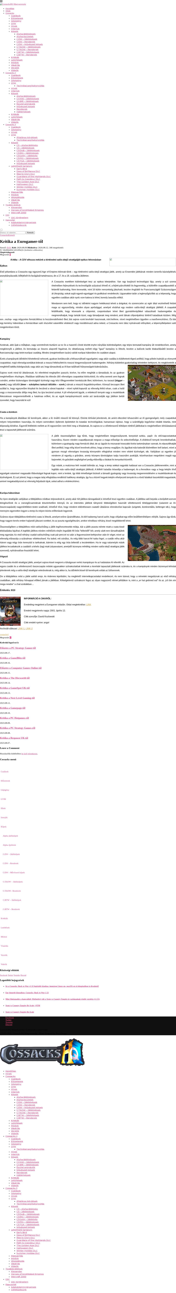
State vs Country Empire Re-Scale (20, 1012)
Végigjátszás (17, 197)
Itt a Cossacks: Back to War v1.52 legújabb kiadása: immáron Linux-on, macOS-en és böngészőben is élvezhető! (52, 986)
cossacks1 (4, 634)
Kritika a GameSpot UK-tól (15, 688)
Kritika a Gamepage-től (12, 708)
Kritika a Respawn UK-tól (14, 738)
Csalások (16, 15)
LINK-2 (29, 628)
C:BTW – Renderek (26, 54)
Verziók (15, 67)
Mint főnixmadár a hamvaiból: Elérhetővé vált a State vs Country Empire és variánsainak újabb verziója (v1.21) (53, 999)
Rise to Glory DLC (25, 174)
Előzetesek (17, 18)
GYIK (13, 23)
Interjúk (15, 28)
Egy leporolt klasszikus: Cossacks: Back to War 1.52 (27, 993)
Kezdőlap (10, 8)
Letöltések (17, 60)
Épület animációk (25, 104)
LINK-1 (21, 628)
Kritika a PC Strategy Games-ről (17, 728)
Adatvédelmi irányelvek (23, 222)
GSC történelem (19, 217)
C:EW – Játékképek (26, 39)
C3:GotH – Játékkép (27, 155)
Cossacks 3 (11, 124)
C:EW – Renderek (25, 41)
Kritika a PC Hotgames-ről (14, 718)
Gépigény (16, 21)
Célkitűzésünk (19, 225)
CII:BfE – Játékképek (27, 101)
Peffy (9, 248)
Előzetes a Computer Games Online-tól (21, 668)
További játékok (13, 205)
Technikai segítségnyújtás (30, 85)
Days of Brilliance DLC (28, 171)
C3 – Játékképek (25, 148)
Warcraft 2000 (18, 212)
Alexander (16, 207)
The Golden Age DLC (27, 181)
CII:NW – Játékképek (27, 98)
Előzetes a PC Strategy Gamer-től (18, 648)
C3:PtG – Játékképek (27, 158)
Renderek (21, 109)
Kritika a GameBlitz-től (12, 658)
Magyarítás (17, 192)
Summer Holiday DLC (28, 189)
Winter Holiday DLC (27, 187)
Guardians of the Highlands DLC (33, 176)
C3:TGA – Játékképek (27, 161)
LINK (88, 604)
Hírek (8, 11)
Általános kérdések (27, 137)
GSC (7, 215)
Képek (14, 31)
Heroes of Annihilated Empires (27, 210)
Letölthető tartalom (21, 166)
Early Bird (21, 168)
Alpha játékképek (26, 34)
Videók (15, 70)
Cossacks (10, 13)
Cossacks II (11, 73)
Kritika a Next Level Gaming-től (17, 698)
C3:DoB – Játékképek (28, 150)
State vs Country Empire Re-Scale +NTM (23, 1006)
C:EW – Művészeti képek (29, 44)
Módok (15, 62)
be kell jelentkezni (29, 754)
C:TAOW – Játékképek (28, 47)
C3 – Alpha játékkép (27, 145)
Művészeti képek (25, 106)
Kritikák (15, 57)
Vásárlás (15, 65)
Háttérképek (23, 111)
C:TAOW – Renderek (27, 49)
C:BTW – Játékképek (27, 52)
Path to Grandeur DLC (28, 179)
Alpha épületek (24, 36)
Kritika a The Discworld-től (15, 678)
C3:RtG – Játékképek (27, 153)
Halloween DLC (24, 184)
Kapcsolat (10, 220)
